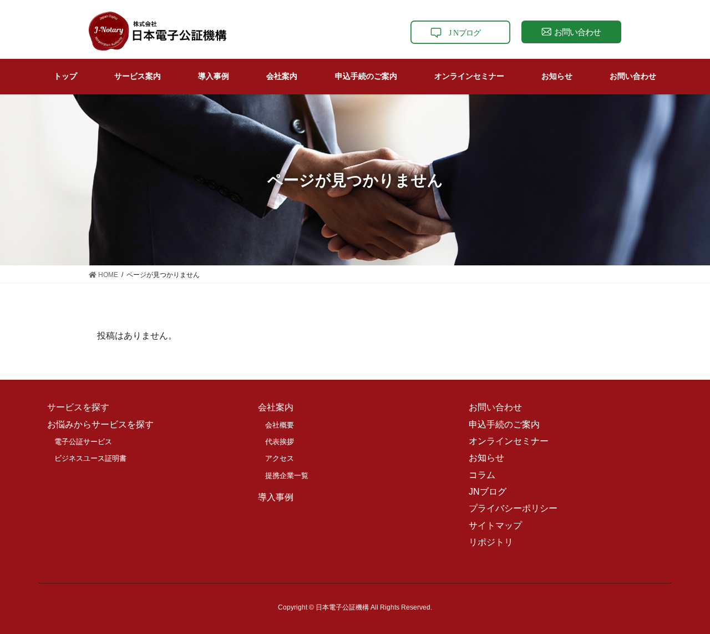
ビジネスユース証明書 (90, 458)
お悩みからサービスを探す (100, 424)
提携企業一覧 (286, 475)
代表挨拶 (279, 441)
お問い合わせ (495, 407)
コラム (482, 475)
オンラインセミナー (509, 441)
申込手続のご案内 (504, 424)
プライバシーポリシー (513, 508)
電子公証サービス (83, 441)
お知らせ (486, 457)
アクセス (279, 458)
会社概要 (279, 425)
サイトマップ (495, 525)
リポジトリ (491, 542)
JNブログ (487, 491)
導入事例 (275, 497)
